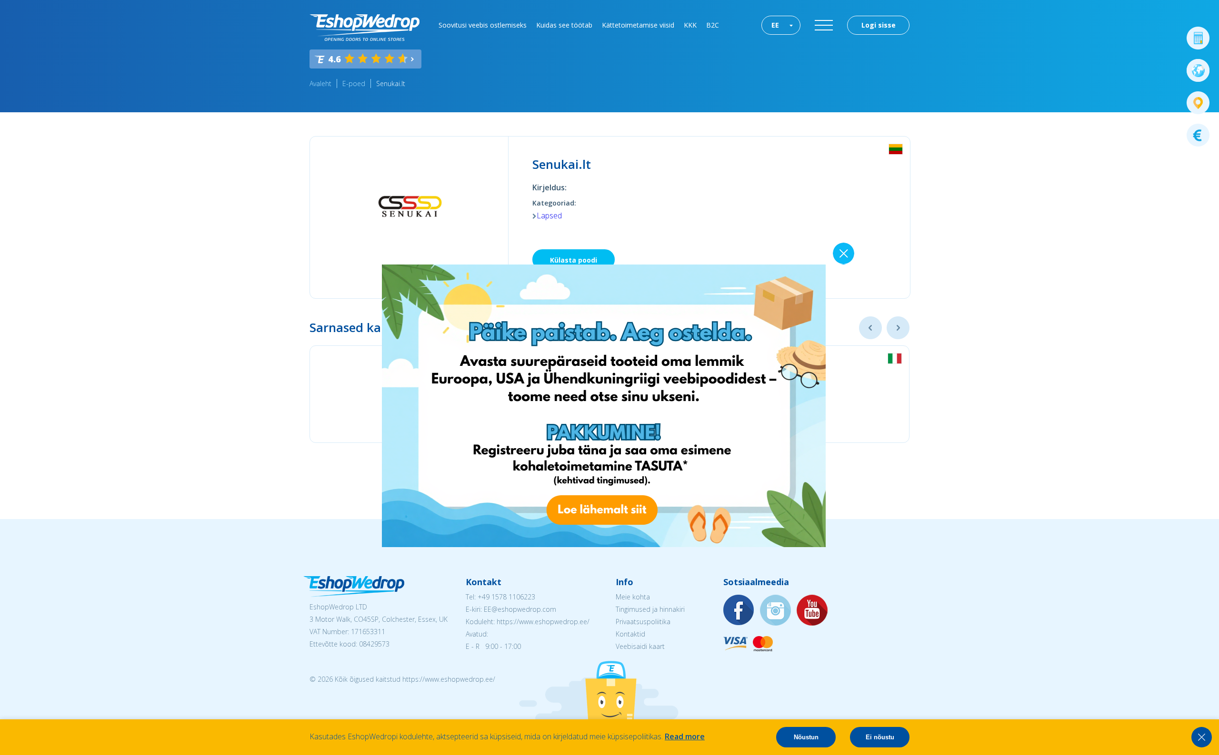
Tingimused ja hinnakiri (650, 609)
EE (775, 24)
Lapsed (549, 215)
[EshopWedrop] (365, 27)
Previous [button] (870, 327)
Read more (685, 736)
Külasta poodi (573, 260)
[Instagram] (775, 611)
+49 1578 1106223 (506, 596)
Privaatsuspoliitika (643, 621)
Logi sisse (878, 24)
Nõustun (806, 737)
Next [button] (898, 327)
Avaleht (320, 83)
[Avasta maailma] (1198, 70)
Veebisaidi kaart (640, 646)
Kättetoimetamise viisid (638, 24)
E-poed (353, 83)
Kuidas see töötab (564, 24)
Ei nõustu (880, 737)
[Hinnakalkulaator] (1198, 38)
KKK (690, 24)
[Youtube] (812, 611)
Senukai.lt (390, 83)
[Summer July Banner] (604, 544)
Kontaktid (630, 633)
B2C (712, 24)
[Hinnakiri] (1198, 135)
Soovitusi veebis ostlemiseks (483, 24)
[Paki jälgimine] (1198, 102)
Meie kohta (633, 596)
